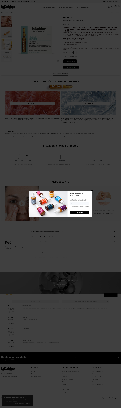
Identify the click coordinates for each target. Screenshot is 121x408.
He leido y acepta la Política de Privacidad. (80, 206)
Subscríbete (80, 212)
